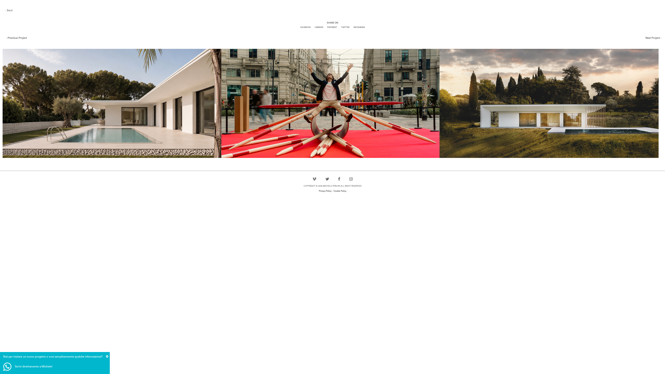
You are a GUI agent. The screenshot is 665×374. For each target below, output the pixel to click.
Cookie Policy (340, 191)
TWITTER (345, 27)
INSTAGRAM (359, 27)
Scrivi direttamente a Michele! (33, 366)
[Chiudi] (107, 356)
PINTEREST (332, 27)
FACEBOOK (305, 27)
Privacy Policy (325, 191)
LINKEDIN (319, 27)
